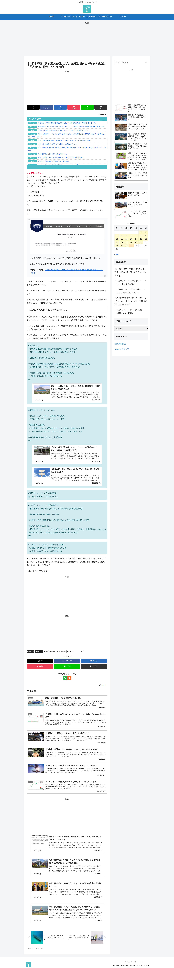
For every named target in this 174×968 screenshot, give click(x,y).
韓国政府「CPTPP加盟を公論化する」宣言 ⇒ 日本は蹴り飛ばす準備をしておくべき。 (131, 272)
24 (117, 246)
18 (122, 242)
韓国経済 (39, 651)
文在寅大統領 (61, 651)
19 (126, 242)
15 (141, 239)
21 (136, 242)
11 (122, 239)
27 (131, 246)
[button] (100, 107)
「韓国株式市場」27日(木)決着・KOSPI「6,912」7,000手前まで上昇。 (131, 291)
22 (141, 242)
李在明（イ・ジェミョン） (76, 651)
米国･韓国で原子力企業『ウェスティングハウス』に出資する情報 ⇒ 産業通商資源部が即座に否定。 (131, 301)
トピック (31, 651)
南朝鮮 (53, 651)
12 (126, 239)
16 (146, 239)
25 (122, 246)
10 (117, 239)
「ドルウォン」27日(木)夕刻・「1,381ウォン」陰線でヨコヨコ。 (130, 282)
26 (126, 246)
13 (131, 239)
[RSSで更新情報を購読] (69, 678)
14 (136, 239)
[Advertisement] (87, 39)
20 (131, 242)
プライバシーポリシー (132, 962)
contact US (144, 962)
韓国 (47, 651)
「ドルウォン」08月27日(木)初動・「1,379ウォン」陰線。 (129, 311)
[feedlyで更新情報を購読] (65, 678)
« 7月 (116, 254)
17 (117, 242)
